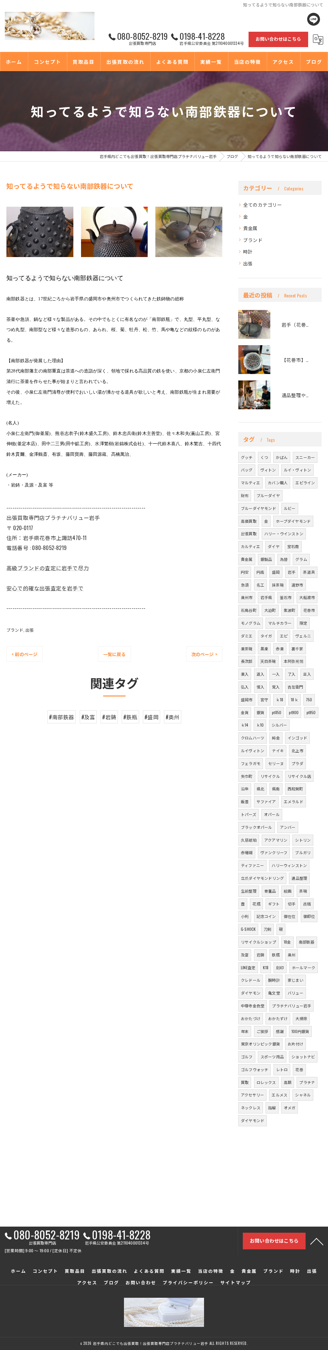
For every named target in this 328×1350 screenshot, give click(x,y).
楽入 (245, 674)
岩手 (291, 572)
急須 (245, 585)
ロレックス (266, 1082)
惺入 (260, 686)
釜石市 (286, 597)
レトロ (282, 1069)
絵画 (287, 891)
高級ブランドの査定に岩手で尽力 (47, 568)
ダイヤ (274, 546)
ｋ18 (279, 699)
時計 (248, 251)
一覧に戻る (114, 654)
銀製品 (266, 559)
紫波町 (290, 610)
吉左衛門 (295, 686)
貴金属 (250, 228)
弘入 (245, 686)
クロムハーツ (252, 737)
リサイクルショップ (258, 942)
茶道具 (309, 572)
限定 (303, 623)
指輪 (272, 1107)
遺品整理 (299, 878)
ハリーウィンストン (289, 865)
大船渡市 (307, 597)
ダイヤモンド (252, 1120)
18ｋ (294, 699)
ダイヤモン (250, 993)
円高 (260, 572)
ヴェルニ (303, 635)
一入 (276, 674)
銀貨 (260, 712)
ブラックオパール (256, 827)
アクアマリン (275, 840)
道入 (260, 674)
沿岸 (245, 788)
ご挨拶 (262, 1031)
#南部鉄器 (61, 717)
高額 (287, 1082)
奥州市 (247, 597)
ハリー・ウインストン (283, 533)
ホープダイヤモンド (293, 521)
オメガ (290, 1107)
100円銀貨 (300, 1031)
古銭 (307, 903)
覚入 (276, 686)
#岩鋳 (109, 717)
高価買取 (249, 521)
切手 (291, 903)
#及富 (88, 717)
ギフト (274, 903)
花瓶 (256, 903)
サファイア (266, 801)
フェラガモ (250, 763)
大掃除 (301, 1018)
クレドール (250, 980)
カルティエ (250, 546)
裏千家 (297, 648)
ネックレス (250, 1107)
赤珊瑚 (247, 852)
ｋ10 (260, 725)
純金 (276, 737)
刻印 (280, 967)
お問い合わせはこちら (278, 38)
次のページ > (204, 654)
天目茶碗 (268, 661)
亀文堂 (274, 993)
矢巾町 (247, 776)
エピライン (305, 482)
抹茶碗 (278, 585)
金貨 (245, 712)
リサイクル (270, 776)
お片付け (295, 1043)
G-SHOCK (248, 929)
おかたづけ (250, 1018)
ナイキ (278, 750)
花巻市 (309, 610)
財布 (245, 495)
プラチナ (307, 1082)
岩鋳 (260, 954)
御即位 (309, 916)
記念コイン (266, 916)
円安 (245, 572)
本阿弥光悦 (293, 661)
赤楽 (279, 648)
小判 (245, 916)
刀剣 (267, 929)
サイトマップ (235, 1282)
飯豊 (245, 801)
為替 (284, 559)
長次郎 (247, 661)
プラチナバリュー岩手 (291, 1005)
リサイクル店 (299, 776)
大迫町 (270, 610)
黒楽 (264, 648)
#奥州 (173, 717)
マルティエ (250, 482)
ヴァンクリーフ (273, 852)
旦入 (307, 674)
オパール (272, 814)
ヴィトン (268, 469)
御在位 (290, 916)
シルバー (279, 725)
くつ (264, 457)
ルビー (290, 508)
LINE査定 (248, 967)
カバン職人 (278, 482)
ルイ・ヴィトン (297, 469)
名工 (260, 585)
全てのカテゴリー (262, 204)
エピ (284, 635)
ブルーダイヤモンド (258, 508)
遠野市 (297, 585)
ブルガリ (303, 852)
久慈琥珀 (249, 840)
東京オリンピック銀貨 (260, 1043)
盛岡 (276, 572)
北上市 (297, 750)
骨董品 (270, 891)
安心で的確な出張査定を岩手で (45, 588)
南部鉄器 (307, 942)
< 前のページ (24, 654)
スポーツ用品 (272, 1056)
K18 (265, 967)
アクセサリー (252, 1094)
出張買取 (249, 533)
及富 (245, 954)
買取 (245, 1082)
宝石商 (293, 546)
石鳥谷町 (249, 610)
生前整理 (249, 891)
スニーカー (305, 457)
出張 (29, 630)
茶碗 (303, 891)
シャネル (303, 1094)
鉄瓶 (276, 954)
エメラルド (293, 801)
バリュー (295, 993)
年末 (245, 1031)
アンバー (288, 827)
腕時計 (274, 980)
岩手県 (266, 597)
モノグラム (250, 623)
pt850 (276, 712)
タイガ (266, 635)
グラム (301, 559)
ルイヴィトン (252, 750)
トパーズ (248, 814)
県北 (260, 788)
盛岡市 (247, 699)
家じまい (295, 980)
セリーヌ (276, 763)
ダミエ (247, 635)
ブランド (14, 630)
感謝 (279, 1031)
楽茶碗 (247, 648)
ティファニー (252, 865)
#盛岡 (151, 717)
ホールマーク (303, 967)
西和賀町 (295, 788)
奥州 (291, 954)
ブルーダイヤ (268, 495)
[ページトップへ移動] (316, 1241)
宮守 (264, 699)
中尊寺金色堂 (252, 1005)
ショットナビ (303, 1056)
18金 (287, 942)
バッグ (247, 469)
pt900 (294, 712)
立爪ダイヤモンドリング (262, 878)
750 (309, 699)
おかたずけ (278, 1018)
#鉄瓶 (130, 717)
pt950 (311, 712)
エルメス (279, 1094)
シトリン (303, 840)
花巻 (299, 1069)
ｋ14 (245, 725)
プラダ (297, 763)
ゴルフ (247, 1056)
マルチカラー (279, 623)
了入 (291, 674)
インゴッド (297, 737)
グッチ (247, 457)
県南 (276, 788)
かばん (282, 457)
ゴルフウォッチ (254, 1069)
